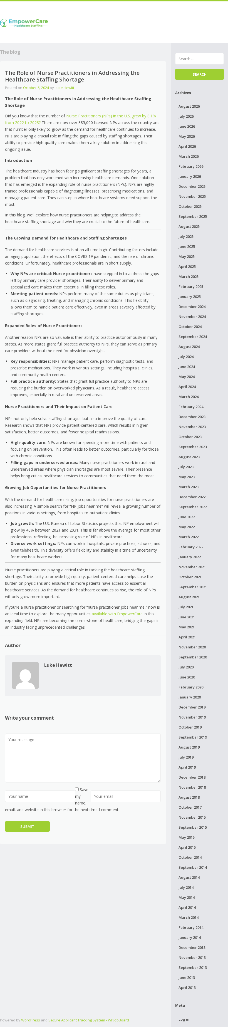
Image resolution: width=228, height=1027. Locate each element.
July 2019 (186, 757)
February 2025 (191, 286)
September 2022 (193, 506)
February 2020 (191, 687)
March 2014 (189, 917)
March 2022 (189, 536)
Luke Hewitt (64, 87)
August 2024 (189, 346)
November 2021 (192, 566)
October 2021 (190, 576)
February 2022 (191, 546)
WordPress (30, 1020)
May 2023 (187, 476)
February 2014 (191, 927)
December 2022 (192, 496)
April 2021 (187, 637)
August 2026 (189, 106)
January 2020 (190, 697)
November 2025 (192, 196)
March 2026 (189, 156)
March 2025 (189, 276)
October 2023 (190, 436)
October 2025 (190, 206)
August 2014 (189, 877)
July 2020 (186, 667)
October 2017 (190, 807)
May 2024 (187, 376)
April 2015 (187, 847)
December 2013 (192, 947)
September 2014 (193, 867)
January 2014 (190, 937)
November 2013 (192, 957)
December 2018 (192, 777)
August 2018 (189, 797)
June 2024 (187, 366)
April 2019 (187, 767)
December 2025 (192, 186)
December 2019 (192, 707)
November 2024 (192, 316)
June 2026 (187, 126)
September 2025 (193, 216)
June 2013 (187, 977)
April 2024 (187, 386)
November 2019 (192, 717)
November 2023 (192, 426)
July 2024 (186, 356)
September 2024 (193, 336)
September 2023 (193, 446)
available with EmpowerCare (117, 613)
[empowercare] (24, 22)
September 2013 (193, 967)
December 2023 (192, 416)
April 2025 (187, 266)
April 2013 (187, 987)
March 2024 (189, 396)
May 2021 (187, 626)
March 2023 (189, 486)
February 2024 (191, 406)
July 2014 (186, 887)
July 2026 (186, 116)
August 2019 (189, 747)
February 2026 (191, 166)
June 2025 (187, 246)
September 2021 (193, 586)
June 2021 (187, 616)
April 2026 (187, 146)
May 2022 (187, 526)
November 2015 (192, 817)
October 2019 (190, 727)
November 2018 (192, 787)
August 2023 (189, 456)
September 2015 (193, 827)
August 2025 (189, 226)
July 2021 (186, 606)
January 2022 (190, 556)
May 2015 (187, 837)
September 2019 (193, 737)
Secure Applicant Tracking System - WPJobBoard (88, 1020)
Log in (184, 1019)
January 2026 (190, 176)
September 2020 (193, 657)
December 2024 (192, 306)
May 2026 (187, 136)
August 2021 (189, 596)
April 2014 (187, 907)
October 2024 (190, 326)
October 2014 (190, 857)
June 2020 (187, 677)
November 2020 (192, 647)
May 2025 (187, 256)
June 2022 (187, 516)
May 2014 (187, 897)
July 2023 (186, 466)
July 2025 (186, 236)
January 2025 (190, 296)
